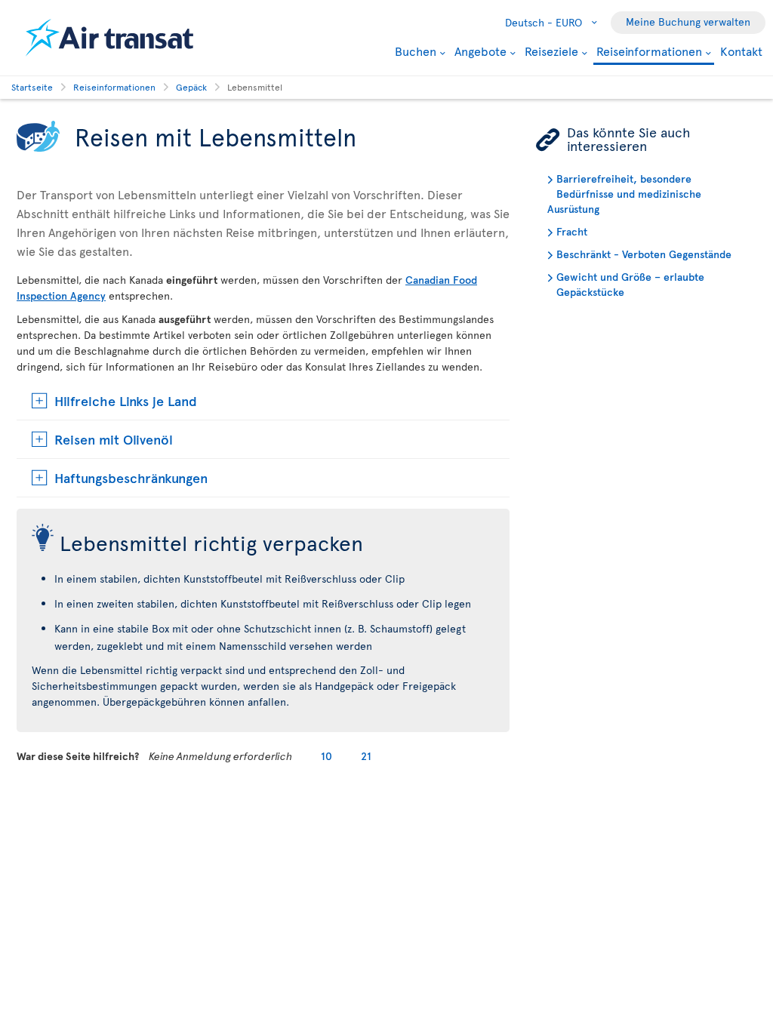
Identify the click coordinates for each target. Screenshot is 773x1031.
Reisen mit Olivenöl (113, 438)
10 (326, 756)
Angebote (480, 50)
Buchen (415, 50)
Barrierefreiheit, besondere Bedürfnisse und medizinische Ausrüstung (624, 193)
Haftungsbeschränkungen (131, 477)
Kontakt (741, 50)
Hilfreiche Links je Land (125, 400)
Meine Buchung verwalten (688, 21)
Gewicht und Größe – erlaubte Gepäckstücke (630, 284)
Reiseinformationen (649, 51)
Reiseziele (551, 50)
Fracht (571, 231)
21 (366, 756)
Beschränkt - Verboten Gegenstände (643, 254)
